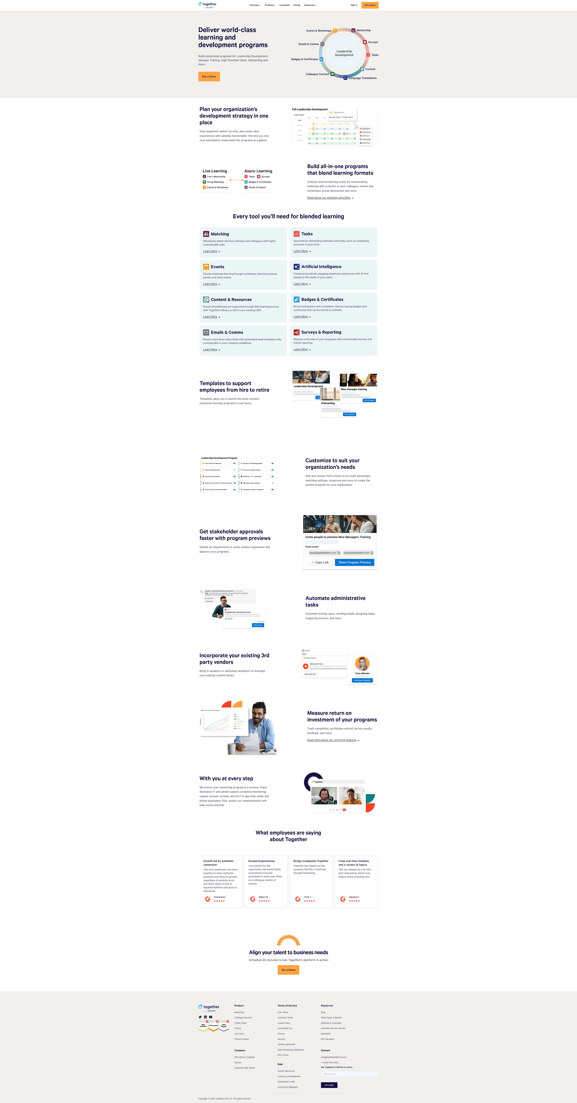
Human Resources (286, 1071)
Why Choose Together (244, 1057)
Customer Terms (285, 1018)
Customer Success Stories (333, 1029)
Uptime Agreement (286, 1045)
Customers (284, 5)
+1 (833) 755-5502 (329, 1063)
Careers (237, 1063)
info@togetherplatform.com (334, 1057)
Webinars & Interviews (331, 1023)
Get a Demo (370, 5)
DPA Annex (283, 1055)
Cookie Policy (284, 1023)
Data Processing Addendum (291, 1050)
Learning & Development (289, 1077)
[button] (255, 5)
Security (281, 1039)
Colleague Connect (243, 1018)
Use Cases (239, 1034)
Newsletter (326, 1034)
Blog (323, 1013)
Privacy (281, 1034)
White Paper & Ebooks (331, 1018)
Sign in (354, 5)
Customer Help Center (244, 1068)
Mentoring (239, 1013)
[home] (207, 5)
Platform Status (241, 1039)
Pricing (296, 5)
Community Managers (288, 1087)
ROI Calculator (327, 1039)
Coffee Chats (240, 1023)
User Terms (283, 1013)
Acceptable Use (285, 1029)
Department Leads (286, 1082)
